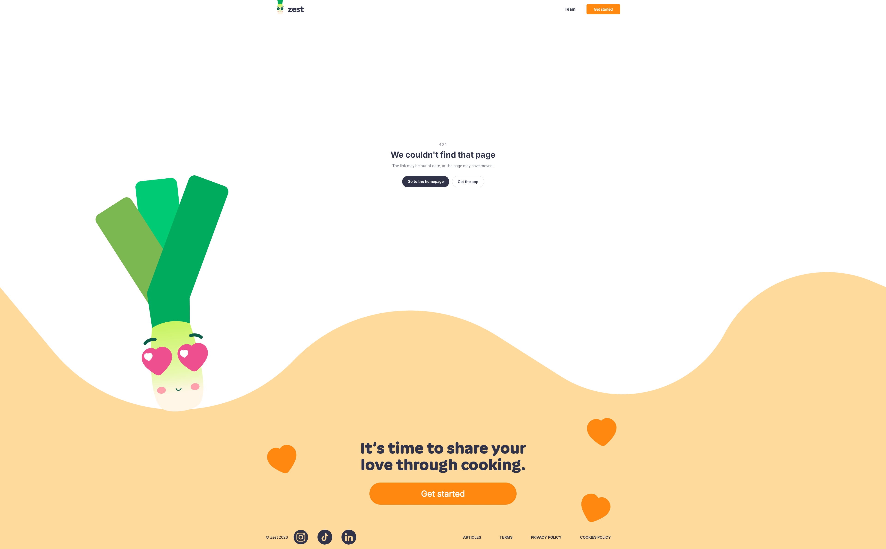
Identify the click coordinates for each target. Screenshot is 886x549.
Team (570, 9)
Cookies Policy (595, 537)
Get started (603, 9)
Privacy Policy (546, 537)
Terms (506, 537)
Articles (472, 537)
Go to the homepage (426, 181)
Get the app (468, 181)
